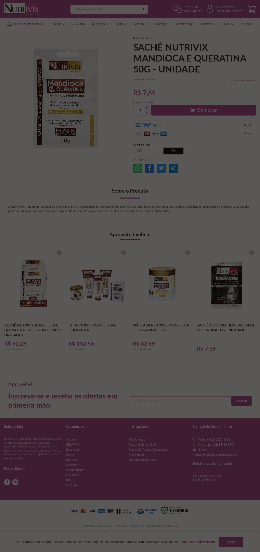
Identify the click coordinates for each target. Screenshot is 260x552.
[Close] (211, 229)
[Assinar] (89, 289)
